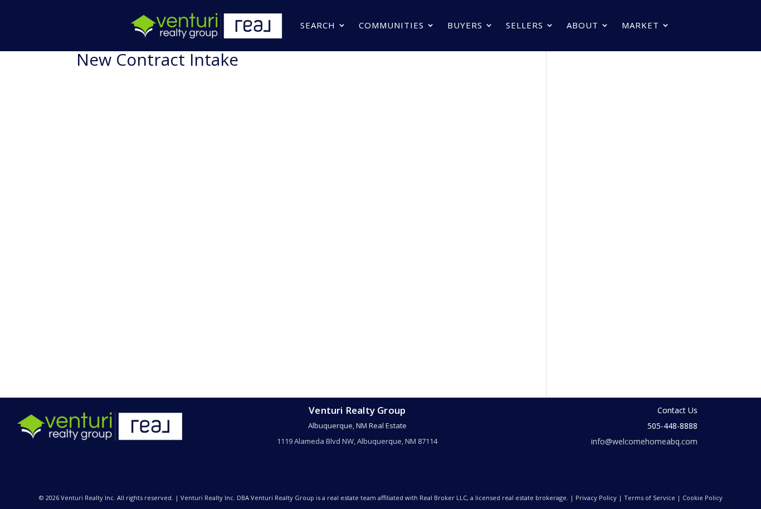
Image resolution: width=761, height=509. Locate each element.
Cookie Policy (702, 497)
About (582, 25)
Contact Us (677, 410)
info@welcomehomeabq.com (644, 441)
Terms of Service (649, 497)
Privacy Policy (596, 497)
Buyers (464, 25)
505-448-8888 (672, 425)
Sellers (524, 25)
